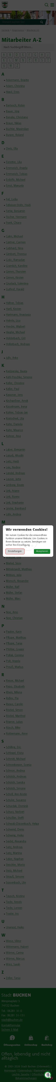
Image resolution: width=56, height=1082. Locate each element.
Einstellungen (15, 551)
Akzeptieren (42, 551)
